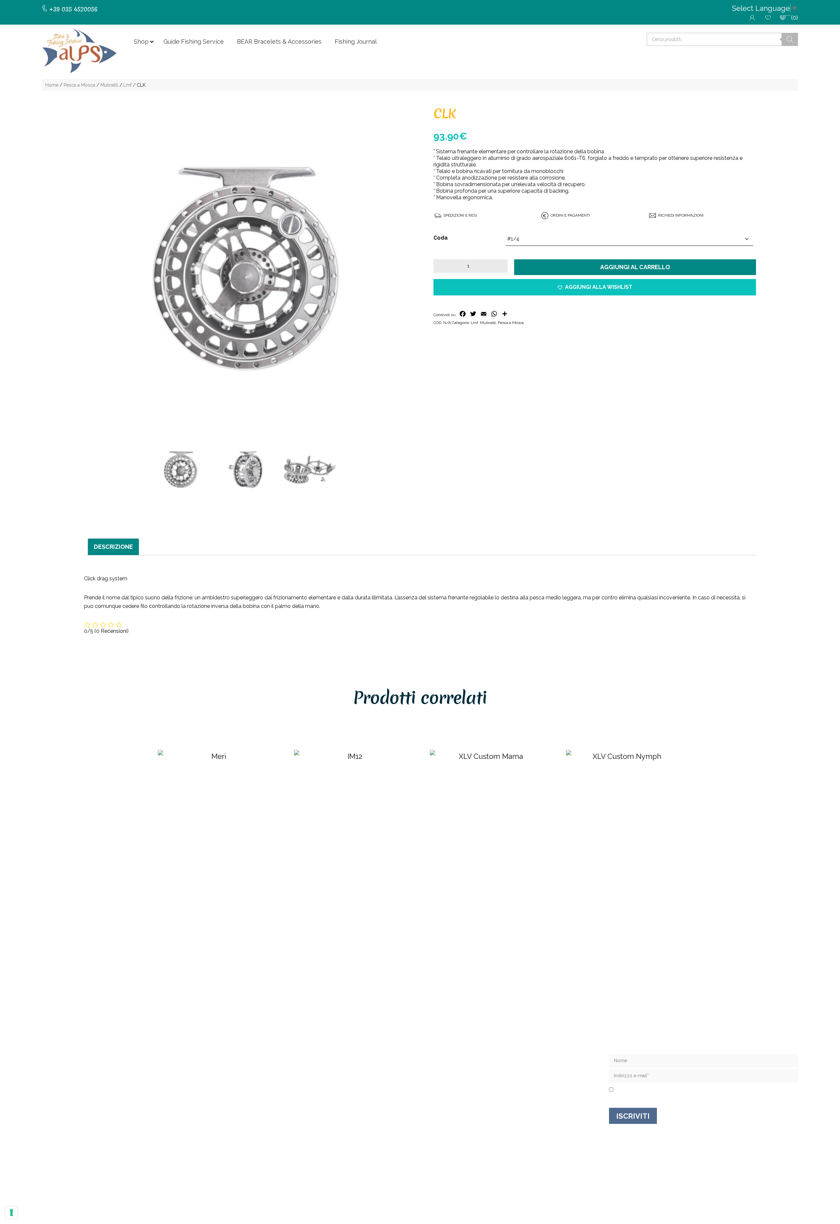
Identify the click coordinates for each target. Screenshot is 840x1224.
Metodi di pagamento (450, 1101)
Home (51, 85)
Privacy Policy (652, 1090)
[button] (594, 287)
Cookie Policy (484, 1181)
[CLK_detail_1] (245, 469)
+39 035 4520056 (72, 1076)
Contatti (431, 1069)
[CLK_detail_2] (310, 469)
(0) (794, 17)
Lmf (127, 85)
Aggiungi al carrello (635, 267)
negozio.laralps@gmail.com (86, 1089)
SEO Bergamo (519, 1181)
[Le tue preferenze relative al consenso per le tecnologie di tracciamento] (11, 1212)
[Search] (790, 39)
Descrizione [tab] (113, 546)
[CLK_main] (245, 268)
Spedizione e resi (444, 1080)
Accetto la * (640, 1090)
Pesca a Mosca (79, 85)
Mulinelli (109, 85)
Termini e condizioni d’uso (455, 1090)
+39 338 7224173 (72, 1083)
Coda (440, 238)
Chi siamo (433, 1059)
